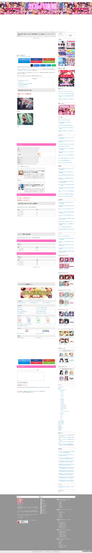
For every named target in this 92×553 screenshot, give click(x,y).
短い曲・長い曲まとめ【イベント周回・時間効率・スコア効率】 (66, 149)
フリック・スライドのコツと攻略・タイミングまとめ (66, 209)
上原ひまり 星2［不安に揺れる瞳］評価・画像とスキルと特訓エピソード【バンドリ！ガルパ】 (66, 461)
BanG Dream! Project (29, 391)
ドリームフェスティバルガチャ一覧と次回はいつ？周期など (66, 128)
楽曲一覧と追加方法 (20, 337)
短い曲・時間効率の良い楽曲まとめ (41, 311)
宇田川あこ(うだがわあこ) (63, 535)
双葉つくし (61, 362)
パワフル (62, 395)
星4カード (19, 317)
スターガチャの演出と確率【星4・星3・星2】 (66, 125)
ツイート (59, 492)
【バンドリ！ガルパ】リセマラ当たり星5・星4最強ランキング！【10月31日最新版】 (66, 452)
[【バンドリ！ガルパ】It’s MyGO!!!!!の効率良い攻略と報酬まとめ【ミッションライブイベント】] (62, 62)
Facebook (37, 65)
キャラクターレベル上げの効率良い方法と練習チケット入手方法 (66, 185)
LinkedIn (43, 65)
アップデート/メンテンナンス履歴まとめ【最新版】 (66, 93)
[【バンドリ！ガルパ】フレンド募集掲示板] (71, 45)
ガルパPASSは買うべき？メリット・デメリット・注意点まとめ (66, 169)
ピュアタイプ (38, 322)
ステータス (21, 81)
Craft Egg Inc (34, 391)
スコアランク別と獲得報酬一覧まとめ (64, 160)
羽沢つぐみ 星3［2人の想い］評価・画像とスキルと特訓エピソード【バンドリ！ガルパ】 (66, 465)
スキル (20, 82)
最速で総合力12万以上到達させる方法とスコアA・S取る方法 (66, 141)
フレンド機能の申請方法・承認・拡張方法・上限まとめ (66, 229)
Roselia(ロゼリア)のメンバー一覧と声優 (64, 529)
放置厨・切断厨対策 (20, 309)
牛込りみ (60, 504)
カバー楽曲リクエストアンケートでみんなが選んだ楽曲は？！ (66, 248)
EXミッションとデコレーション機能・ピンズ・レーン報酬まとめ (66, 172)
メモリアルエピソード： (23, 86)
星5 (61, 419)
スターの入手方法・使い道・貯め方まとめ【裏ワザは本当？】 (66, 188)
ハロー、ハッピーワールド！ (65, 411)
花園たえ (60, 503)
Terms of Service (44, 387)
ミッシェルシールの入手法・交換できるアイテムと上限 (66, 215)
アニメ (60, 388)
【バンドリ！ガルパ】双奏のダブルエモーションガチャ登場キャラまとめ (66, 455)
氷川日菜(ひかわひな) (62, 523)
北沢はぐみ (60, 544)
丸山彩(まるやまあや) (62, 522)
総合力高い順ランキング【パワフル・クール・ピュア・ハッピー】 (66, 138)
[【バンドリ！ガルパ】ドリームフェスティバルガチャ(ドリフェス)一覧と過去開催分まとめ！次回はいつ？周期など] (71, 53)
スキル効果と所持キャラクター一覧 (22, 325)
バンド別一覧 (62, 398)
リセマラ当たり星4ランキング (22, 302)
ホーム (43, 499)
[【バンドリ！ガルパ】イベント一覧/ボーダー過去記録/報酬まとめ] (62, 45)
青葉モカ (60, 513)
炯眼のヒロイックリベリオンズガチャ (25, 70)
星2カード (38, 317)
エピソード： (21, 85)
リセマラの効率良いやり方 (33, 302)
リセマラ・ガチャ (62, 423)
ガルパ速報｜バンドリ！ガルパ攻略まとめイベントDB (36, 299)
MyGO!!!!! (62, 403)
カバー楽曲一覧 (39, 337)
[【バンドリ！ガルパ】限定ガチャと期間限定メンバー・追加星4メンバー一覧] (62, 53)
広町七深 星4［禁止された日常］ (23, 80)
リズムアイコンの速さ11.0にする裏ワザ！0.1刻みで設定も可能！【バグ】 (66, 251)
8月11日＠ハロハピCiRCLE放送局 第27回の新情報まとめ (66, 96)
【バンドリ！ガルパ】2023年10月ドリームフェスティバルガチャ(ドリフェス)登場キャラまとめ (66, 458)
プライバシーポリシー (45, 511)
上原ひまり (60, 516)
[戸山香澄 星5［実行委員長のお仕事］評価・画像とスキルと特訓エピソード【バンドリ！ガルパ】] (71, 62)
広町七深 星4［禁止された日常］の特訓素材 (25, 83)
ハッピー (26, 56)
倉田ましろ (61, 356)
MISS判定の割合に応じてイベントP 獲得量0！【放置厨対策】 (66, 224)
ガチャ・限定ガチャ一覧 (21, 333)
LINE (54, 65)
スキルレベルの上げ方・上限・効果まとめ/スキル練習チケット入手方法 (66, 219)
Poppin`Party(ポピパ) (64, 406)
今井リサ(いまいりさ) (62, 534)
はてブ (49, 65)
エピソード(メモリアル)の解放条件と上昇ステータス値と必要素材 (66, 203)
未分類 (60, 428)
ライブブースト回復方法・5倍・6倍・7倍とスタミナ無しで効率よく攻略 (66, 182)
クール (62, 392)
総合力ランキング (20, 307)
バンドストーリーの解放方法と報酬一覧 (42, 307)
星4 (29, 56)
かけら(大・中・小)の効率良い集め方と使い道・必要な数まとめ (66, 178)
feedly (49, 61)
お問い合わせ (44, 513)
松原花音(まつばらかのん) (63, 545)
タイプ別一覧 (62, 390)
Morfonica (23, 56)
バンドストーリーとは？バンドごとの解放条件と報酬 (66, 155)
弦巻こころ (60, 541)
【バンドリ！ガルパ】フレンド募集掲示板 (65, 437)
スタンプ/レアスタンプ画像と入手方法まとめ (65, 162)
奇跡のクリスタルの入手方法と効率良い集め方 (66, 196)
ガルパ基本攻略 (44, 506)
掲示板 (60, 426)
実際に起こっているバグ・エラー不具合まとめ (66, 91)
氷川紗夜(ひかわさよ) (62, 532)
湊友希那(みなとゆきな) (62, 531)
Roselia (62, 409)
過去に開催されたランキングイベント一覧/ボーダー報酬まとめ (66, 152)
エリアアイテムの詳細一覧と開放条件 (42, 309)
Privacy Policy (37, 387)
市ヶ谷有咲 (60, 507)
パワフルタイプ (20, 322)
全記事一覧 (43, 500)
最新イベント (61, 427)
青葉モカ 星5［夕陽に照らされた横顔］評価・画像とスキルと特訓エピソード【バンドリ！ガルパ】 (66, 471)
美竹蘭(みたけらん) (62, 512)
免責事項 (43, 510)
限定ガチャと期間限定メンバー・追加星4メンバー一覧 (66, 131)
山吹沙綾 (60, 506)
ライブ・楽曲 (61, 422)
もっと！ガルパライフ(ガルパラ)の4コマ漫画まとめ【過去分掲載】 (66, 239)
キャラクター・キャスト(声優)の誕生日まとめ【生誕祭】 (66, 242)
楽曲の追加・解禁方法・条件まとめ (64, 146)
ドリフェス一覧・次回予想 (40, 333)
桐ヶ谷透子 (66, 356)
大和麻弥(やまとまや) (62, 526)
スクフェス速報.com (20, 517)
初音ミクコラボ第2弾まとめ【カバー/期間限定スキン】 (66, 99)
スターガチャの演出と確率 (46, 302)
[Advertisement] (46, 22)
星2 (61, 414)
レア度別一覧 (62, 413)
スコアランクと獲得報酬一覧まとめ (22, 311)
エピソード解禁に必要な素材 (22, 84)
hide (36, 78)
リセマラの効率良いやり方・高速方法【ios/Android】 (64, 122)
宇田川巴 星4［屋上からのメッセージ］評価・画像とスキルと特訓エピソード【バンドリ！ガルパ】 (66, 468)
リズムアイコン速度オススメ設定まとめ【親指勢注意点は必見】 (66, 212)
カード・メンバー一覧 (62, 389)
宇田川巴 (60, 517)
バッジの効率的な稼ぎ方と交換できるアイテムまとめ (66, 175)
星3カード (28, 317)
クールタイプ (29, 322)
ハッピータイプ (39, 156)
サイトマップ (73, 0)
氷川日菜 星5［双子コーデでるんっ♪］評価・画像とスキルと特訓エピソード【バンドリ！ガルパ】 (66, 477)
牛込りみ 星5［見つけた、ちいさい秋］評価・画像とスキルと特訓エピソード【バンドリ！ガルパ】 (66, 480)
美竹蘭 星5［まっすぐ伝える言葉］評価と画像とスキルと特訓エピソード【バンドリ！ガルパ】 (66, 474)
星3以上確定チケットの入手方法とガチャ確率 (66, 221)
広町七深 (70, 356)
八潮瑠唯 (65, 362)
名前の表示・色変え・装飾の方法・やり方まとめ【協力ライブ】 (66, 245)
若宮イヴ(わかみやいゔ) (62, 527)
